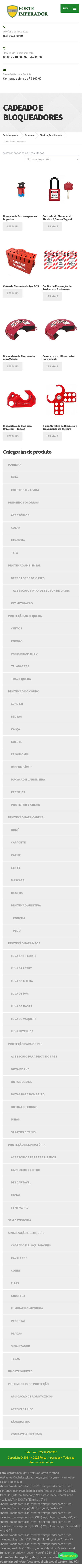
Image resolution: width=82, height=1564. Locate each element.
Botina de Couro (24, 1107)
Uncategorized (20, 1371)
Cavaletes (19, 1258)
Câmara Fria (20, 1422)
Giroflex (18, 1296)
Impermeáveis (21, 767)
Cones (16, 1270)
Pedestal (18, 1321)
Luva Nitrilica (22, 1031)
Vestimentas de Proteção (28, 1384)
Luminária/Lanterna (27, 1308)
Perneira (18, 792)
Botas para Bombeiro (28, 1094)
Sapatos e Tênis (23, 1132)
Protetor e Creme (25, 804)
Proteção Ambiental (24, 565)
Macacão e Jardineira (28, 779)
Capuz (16, 855)
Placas (16, 1333)
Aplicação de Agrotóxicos (32, 1396)
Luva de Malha (22, 981)
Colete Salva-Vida (25, 490)
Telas (15, 1359)
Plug (17, 930)
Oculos (17, 893)
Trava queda (21, 679)
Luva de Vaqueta (23, 1019)
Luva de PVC (20, 993)
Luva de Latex (21, 968)
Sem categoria (19, 1220)
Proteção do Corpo (23, 691)
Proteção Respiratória (26, 1145)
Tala (14, 553)
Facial (15, 1195)
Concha (19, 918)
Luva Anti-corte (24, 956)
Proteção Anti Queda (25, 616)
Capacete (18, 842)
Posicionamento (24, 653)
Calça (15, 729)
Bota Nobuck (21, 1082)
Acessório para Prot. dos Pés (34, 1056)
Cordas (16, 641)
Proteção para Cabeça (26, 817)
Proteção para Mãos (24, 943)
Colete (16, 742)
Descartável (21, 1182)
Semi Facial (19, 1207)
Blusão (16, 716)
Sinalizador (20, 1346)
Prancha (18, 540)
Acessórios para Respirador (33, 1157)
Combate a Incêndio (26, 1434)
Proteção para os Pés (25, 1044)
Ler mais (13, 226)
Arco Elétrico (22, 1409)
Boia (14, 477)
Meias (15, 1119)
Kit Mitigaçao (22, 603)
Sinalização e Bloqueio (26, 1233)
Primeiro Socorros (23, 502)
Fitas (15, 1283)
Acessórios (20, 515)
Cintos (16, 628)
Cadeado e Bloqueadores (31, 1245)
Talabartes (20, 666)
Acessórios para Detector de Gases (41, 590)
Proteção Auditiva (26, 905)
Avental (17, 704)
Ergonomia (20, 754)
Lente (15, 867)
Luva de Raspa (21, 1006)
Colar (15, 527)
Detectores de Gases (28, 578)
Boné (15, 830)
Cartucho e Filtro (25, 1170)
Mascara (17, 880)
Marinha (14, 464)
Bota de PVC (20, 1069)
